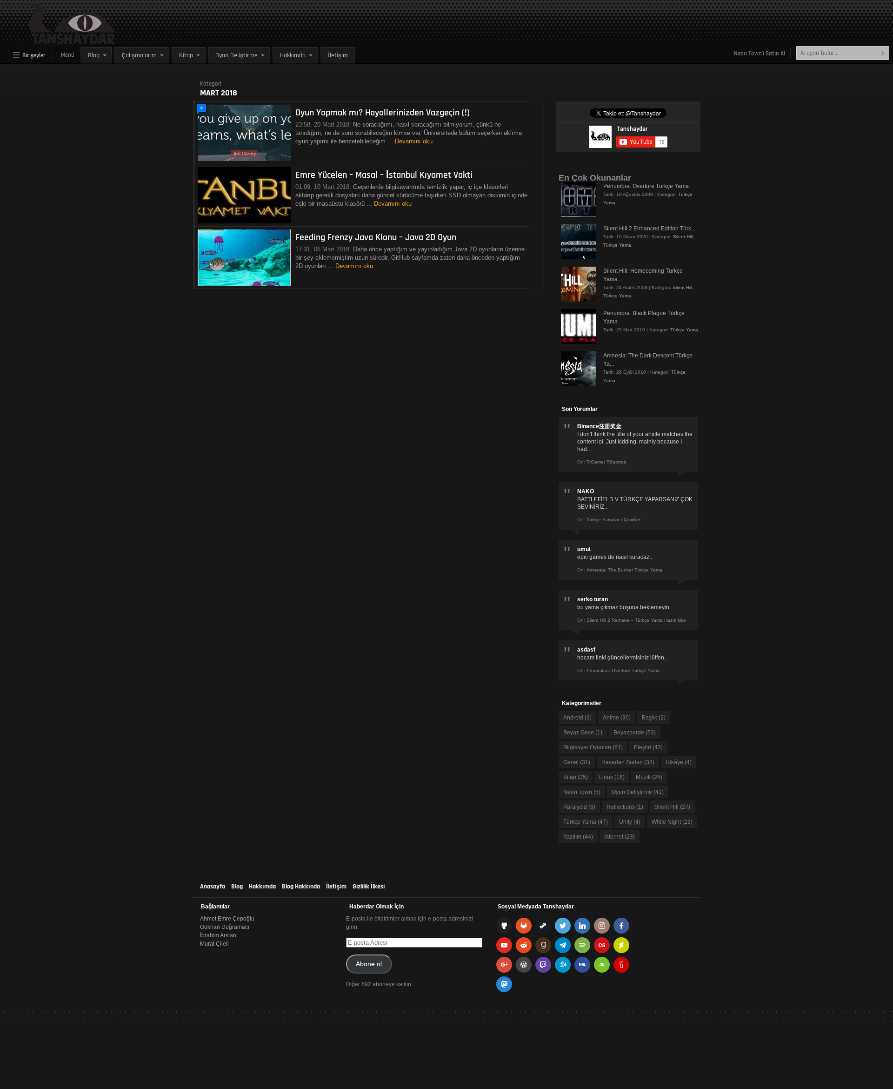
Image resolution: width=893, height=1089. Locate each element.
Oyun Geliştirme (236, 55)
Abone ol (369, 964)
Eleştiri (648, 747)
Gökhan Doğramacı (224, 927)
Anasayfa (212, 886)
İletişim (338, 55)
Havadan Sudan (627, 762)
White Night (672, 822)
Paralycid (579, 807)
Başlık (654, 717)
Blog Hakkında (301, 886)
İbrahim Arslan (218, 935)
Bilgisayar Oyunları (593, 747)
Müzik (649, 777)
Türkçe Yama (617, 245)
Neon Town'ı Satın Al (759, 53)
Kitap (186, 55)
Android (577, 717)
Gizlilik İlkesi (369, 886)
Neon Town (581, 792)
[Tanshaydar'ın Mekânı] (49, 40)
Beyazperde (634, 732)
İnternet (619, 837)
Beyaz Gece (582, 732)
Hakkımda (293, 55)
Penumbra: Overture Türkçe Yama (646, 186)
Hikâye (679, 762)
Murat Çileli (214, 944)
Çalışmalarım (139, 55)
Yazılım (578, 837)
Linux (612, 777)
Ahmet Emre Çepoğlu (227, 918)
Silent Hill (683, 236)
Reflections (624, 807)
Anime (617, 717)
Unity (629, 822)
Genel (576, 762)
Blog (94, 55)
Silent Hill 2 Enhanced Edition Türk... (649, 228)
